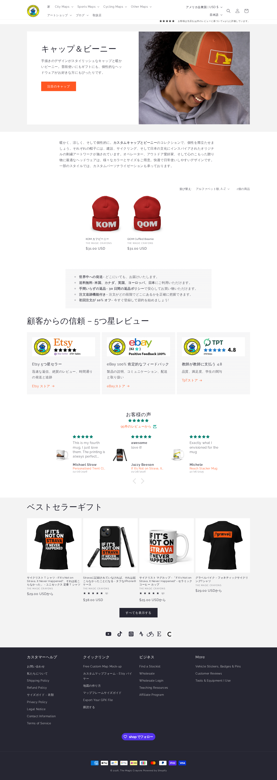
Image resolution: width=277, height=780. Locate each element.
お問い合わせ (36, 666)
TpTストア (190, 380)
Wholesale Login (151, 680)
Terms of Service (39, 723)
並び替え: (185, 188)
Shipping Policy (38, 680)
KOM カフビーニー (97, 238)
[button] (64, 6)
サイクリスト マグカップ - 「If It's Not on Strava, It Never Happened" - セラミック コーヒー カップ (165, 581)
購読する (89, 707)
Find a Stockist (150, 666)
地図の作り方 (92, 685)
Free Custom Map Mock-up (102, 666)
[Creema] (169, 634)
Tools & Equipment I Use (213, 680)
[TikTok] (119, 634)
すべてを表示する (138, 613)
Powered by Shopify (155, 770)
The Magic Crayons (131, 770)
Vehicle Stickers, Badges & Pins (218, 666)
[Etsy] (159, 634)
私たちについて (37, 673)
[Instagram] (131, 634)
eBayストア (116, 386)
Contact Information (41, 716)
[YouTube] (108, 634)
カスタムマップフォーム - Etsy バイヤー (107, 676)
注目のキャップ (58, 86)
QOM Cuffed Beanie (140, 238)
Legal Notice (36, 709)
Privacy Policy (37, 702)
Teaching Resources (153, 687)
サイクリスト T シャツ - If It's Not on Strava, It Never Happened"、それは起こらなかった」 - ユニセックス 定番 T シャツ (53, 581)
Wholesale (147, 673)
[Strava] (141, 634)
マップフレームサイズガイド (102, 692)
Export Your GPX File (98, 700)
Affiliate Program (151, 694)
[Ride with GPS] (150, 634)
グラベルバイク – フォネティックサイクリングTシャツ (221, 579)
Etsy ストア (41, 386)
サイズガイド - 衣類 (40, 694)
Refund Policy (37, 687)
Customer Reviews (208, 673)
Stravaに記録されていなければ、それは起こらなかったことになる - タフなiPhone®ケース (109, 581)
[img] (138, 421)
